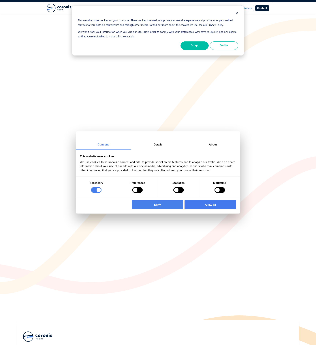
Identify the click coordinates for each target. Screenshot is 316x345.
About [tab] (213, 144)
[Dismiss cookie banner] (237, 14)
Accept (195, 45)
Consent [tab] (103, 144)
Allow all (210, 204)
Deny (157, 204)
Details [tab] (158, 144)
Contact (262, 8)
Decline (224, 45)
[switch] (137, 190)
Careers (247, 8)
